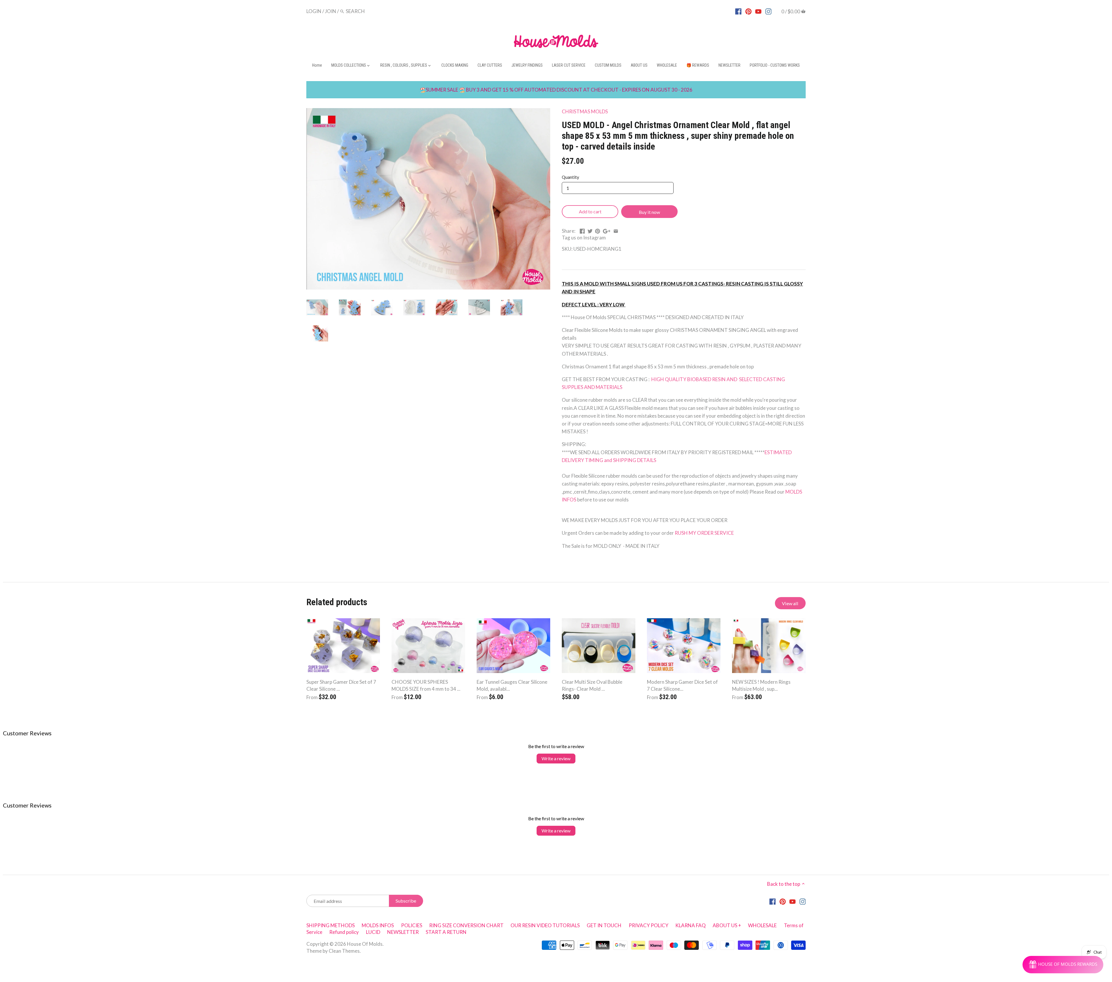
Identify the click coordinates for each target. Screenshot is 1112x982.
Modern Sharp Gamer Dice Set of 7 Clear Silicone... (682, 685)
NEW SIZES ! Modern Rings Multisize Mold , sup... (761, 685)
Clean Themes (344, 951)
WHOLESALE (762, 925)
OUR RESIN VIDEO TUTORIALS (545, 925)
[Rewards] (1063, 964)
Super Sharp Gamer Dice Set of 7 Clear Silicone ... (341, 685)
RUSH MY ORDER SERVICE (704, 533)
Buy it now (649, 212)
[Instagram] (768, 11)
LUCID (373, 932)
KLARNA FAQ (690, 925)
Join (330, 11)
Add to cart (590, 211)
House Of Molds (365, 944)
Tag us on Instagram (584, 237)
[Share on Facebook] (582, 230)
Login (313, 11)
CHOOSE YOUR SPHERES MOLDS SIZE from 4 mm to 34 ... (426, 685)
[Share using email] (615, 230)
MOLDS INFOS (378, 925)
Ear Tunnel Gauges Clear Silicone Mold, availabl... (512, 685)
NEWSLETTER (403, 932)
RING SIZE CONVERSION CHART (466, 925)
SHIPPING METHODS (330, 925)
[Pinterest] (748, 11)
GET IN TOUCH (604, 925)
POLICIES (411, 925)
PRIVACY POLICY (648, 925)
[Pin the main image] (597, 230)
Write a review (556, 758)
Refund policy (344, 932)
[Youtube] (758, 11)
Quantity (570, 177)
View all (790, 603)
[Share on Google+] (606, 230)
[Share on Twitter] (590, 230)
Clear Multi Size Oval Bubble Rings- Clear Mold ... (592, 685)
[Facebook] (738, 11)
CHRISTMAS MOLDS (585, 111)
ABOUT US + (727, 925)
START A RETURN (446, 932)
